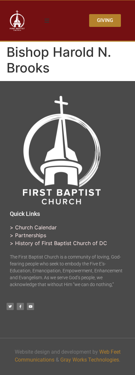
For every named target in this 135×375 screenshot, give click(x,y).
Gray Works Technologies (89, 360)
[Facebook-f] (20, 306)
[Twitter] (10, 306)
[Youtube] (30, 306)
